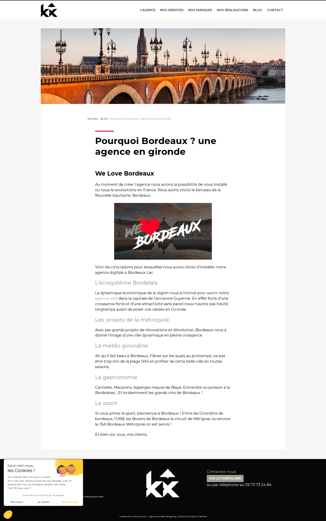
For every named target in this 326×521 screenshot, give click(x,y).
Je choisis (43, 501)
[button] (7, 514)
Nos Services (172, 10)
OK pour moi (70, 501)
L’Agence (147, 10)
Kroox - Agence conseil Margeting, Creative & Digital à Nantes (173, 516)
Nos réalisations (232, 10)
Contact (275, 10)
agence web (106, 298)
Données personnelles (91, 496)
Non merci (17, 501)
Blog (257, 10)
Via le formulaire (225, 478)
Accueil (93, 118)
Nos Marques (200, 10)
